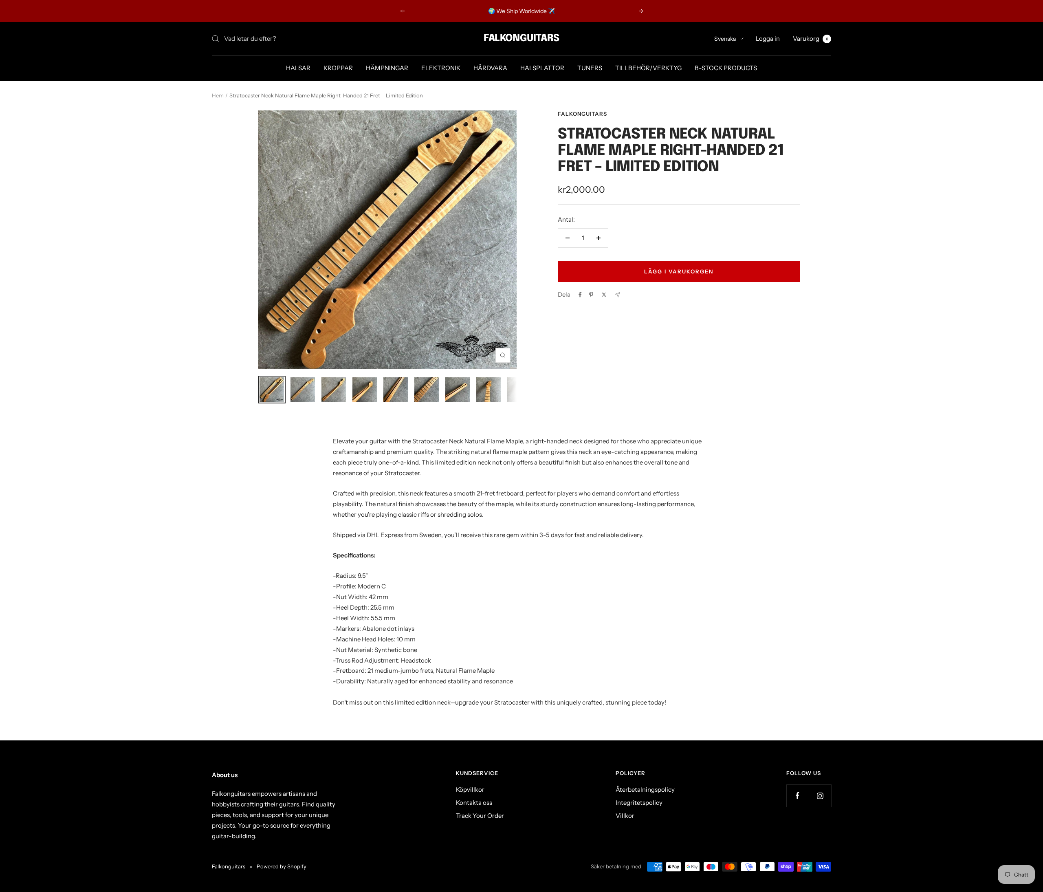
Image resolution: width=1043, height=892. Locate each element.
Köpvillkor (470, 789)
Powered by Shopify (281, 866)
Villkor (625, 815)
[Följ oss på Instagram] (820, 795)
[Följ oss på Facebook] (797, 795)
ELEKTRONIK (440, 68)
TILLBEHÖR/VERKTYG (648, 68)
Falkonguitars (582, 113)
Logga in (768, 38)
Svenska (725, 38)
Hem (218, 95)
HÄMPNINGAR (387, 68)
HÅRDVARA (490, 68)
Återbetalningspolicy (645, 789)
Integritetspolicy (639, 802)
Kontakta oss (474, 802)
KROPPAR (338, 68)
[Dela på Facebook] (580, 294)
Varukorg (810, 38)
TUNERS (589, 68)
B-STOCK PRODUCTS (726, 68)
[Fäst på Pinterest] (591, 294)
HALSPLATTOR (542, 68)
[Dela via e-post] (617, 294)
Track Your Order (480, 815)
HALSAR (298, 68)
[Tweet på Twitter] (604, 294)
